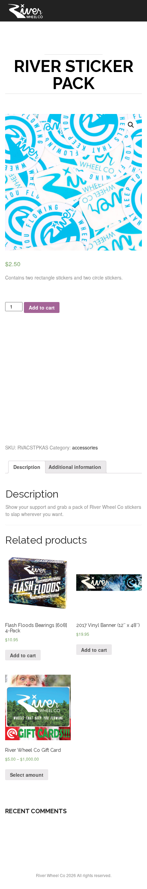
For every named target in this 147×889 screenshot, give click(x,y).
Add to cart (42, 307)
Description (26, 466)
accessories (85, 447)
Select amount (26, 774)
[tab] (26, 467)
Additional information (75, 466)
